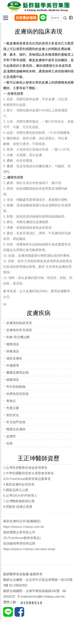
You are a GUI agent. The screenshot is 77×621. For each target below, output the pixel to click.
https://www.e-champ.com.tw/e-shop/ (29, 549)
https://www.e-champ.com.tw (23, 526)
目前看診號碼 (26, 18)
